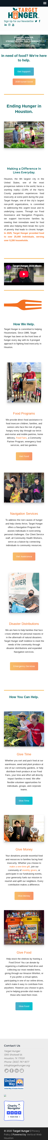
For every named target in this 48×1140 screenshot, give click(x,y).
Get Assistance (24, 556)
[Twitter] (36, 21)
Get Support (24, 71)
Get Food (24, 456)
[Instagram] (9, 24)
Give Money (24, 895)
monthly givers (29, 870)
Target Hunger (24, 13)
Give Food (24, 1006)
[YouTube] (13, 24)
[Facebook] (39, 21)
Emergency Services (24, 666)
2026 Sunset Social (24, 81)
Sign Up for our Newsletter (19, 21)
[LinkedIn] (5, 24)
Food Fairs (21, 438)
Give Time (24, 800)
